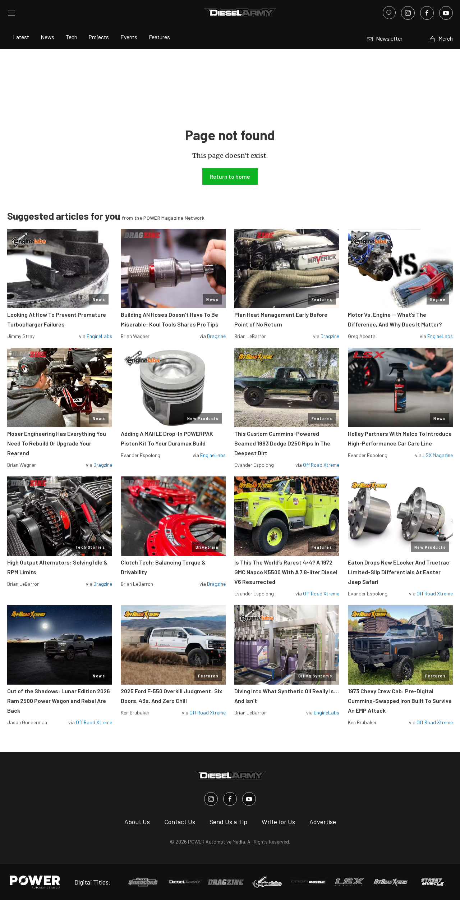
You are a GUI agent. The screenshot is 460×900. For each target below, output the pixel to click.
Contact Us (179, 822)
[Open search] (389, 12)
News (47, 36)
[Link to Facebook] (427, 13)
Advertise (322, 822)
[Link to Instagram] (408, 13)
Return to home (230, 176)
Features (159, 36)
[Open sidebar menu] (11, 12)
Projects (99, 36)
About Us (137, 822)
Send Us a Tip (228, 822)
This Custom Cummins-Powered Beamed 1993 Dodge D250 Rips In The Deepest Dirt (282, 443)
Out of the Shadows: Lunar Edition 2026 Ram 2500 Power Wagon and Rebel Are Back (58, 700)
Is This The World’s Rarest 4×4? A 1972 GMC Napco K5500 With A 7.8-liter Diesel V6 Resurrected (285, 572)
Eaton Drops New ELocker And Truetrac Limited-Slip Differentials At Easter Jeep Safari (398, 572)
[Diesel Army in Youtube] (249, 799)
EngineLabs (99, 336)
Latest (21, 36)
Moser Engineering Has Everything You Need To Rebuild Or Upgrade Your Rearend (56, 443)
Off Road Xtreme (321, 465)
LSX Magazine (438, 455)
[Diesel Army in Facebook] (230, 799)
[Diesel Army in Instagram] (211, 799)
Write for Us (278, 822)
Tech (71, 36)
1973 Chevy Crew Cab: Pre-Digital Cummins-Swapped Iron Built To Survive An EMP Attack (400, 700)
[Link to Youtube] (446, 13)
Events (128, 36)
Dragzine (216, 336)
